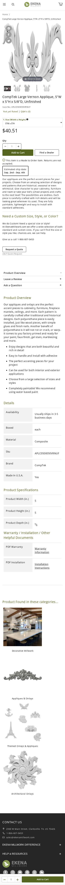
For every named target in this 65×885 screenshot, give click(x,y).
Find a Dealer (47, 152)
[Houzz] (41, 872)
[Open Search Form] (13, 4)
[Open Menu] (4, 4)
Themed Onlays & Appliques (22, 746)
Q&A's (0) (26, 111)
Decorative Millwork (22, 650)
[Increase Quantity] (18, 146)
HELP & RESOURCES (15, 854)
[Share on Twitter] (8, 41)
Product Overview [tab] (14, 273)
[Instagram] (13, 872)
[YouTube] (20, 872)
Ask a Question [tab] (13, 285)
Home (5, 14)
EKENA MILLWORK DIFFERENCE (21, 844)
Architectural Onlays (22, 793)
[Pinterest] (27, 872)
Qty (4, 140)
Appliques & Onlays (22, 698)
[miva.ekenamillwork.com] (32, 4)
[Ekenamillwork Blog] (34, 872)
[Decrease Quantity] (5, 146)
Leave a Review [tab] (13, 279)
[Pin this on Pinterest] (8, 28)
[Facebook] (5, 872)
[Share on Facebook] (8, 34)
